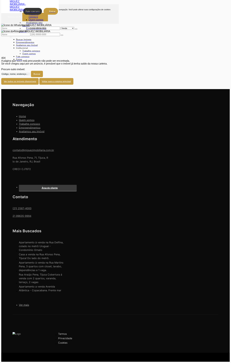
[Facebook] (210, 336)
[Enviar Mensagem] (62, 35)
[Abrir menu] (11, 36)
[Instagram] (210, 341)
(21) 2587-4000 (22, 208)
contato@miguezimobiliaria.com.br (33, 150)
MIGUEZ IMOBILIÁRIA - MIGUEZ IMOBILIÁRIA (18, 5)
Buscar (36, 74)
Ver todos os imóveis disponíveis (20, 81)
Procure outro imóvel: (13, 69)
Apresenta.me (20, 356)
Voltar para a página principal (56, 81)
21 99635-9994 (22, 215)
